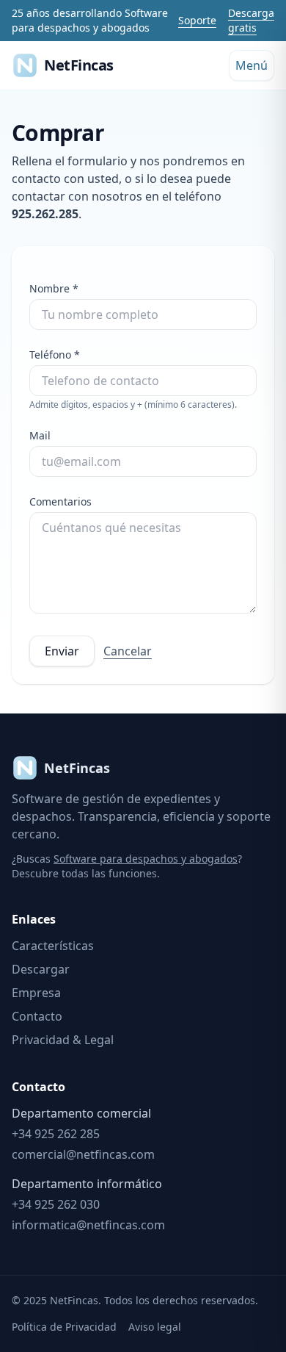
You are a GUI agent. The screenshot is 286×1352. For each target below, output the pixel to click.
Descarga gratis (251, 20)
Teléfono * (54, 355)
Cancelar (127, 651)
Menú (251, 65)
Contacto (37, 1016)
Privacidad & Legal (63, 1040)
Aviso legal (154, 1327)
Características (53, 946)
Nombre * (53, 288)
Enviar (62, 651)
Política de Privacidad (64, 1327)
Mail (40, 435)
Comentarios (60, 501)
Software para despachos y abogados (146, 859)
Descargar (41, 969)
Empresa (36, 993)
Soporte (197, 20)
